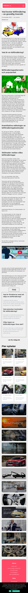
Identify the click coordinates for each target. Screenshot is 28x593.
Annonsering (14, 581)
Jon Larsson (16, 17)
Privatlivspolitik (16, 591)
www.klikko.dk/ (15, 574)
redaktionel (5, 19)
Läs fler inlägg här (14, 340)
